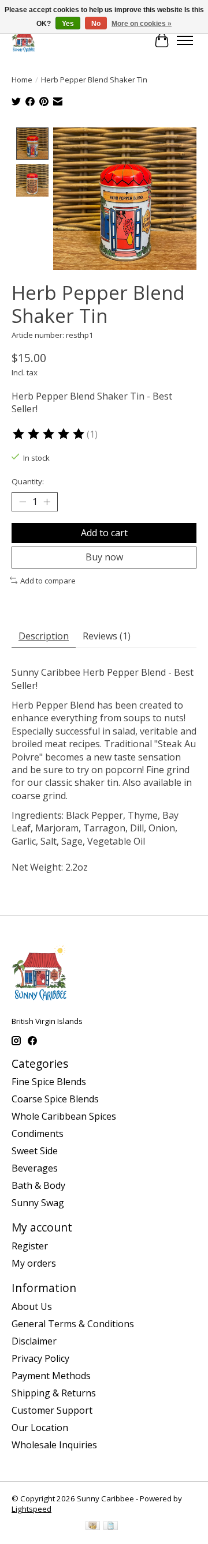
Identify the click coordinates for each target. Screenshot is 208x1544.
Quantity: (28, 481)
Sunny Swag (38, 1202)
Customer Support (52, 1410)
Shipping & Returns (54, 1393)
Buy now (104, 557)
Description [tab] (43, 636)
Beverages (35, 1168)
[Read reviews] (49, 434)
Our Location (40, 1427)
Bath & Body (38, 1185)
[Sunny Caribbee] (23, 40)
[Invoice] (110, 1526)
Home (22, 79)
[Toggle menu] (184, 40)
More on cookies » (142, 24)
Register (30, 1246)
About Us (32, 1306)
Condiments (38, 1133)
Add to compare (48, 580)
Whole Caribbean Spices (64, 1116)
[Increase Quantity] (46, 502)
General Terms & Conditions (73, 1323)
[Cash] (93, 1526)
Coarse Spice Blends (55, 1099)
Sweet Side (35, 1150)
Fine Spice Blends (49, 1081)
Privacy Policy (40, 1358)
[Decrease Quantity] (22, 502)
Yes (68, 24)
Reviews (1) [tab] (107, 636)
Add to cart (104, 532)
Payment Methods (51, 1375)
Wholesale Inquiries (54, 1444)
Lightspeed (31, 1509)
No (96, 24)
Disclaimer (34, 1341)
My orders (34, 1263)
